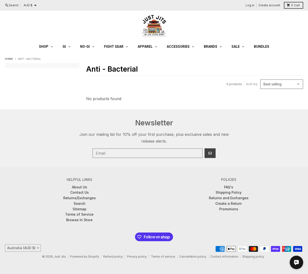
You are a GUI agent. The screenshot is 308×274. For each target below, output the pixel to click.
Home (9, 59)
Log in (250, 5)
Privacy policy (137, 256)
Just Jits (60, 256)
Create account (269, 5)
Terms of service (163, 256)
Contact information (224, 256)
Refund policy (113, 256)
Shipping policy (253, 256)
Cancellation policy (192, 256)
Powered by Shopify (84, 256)
